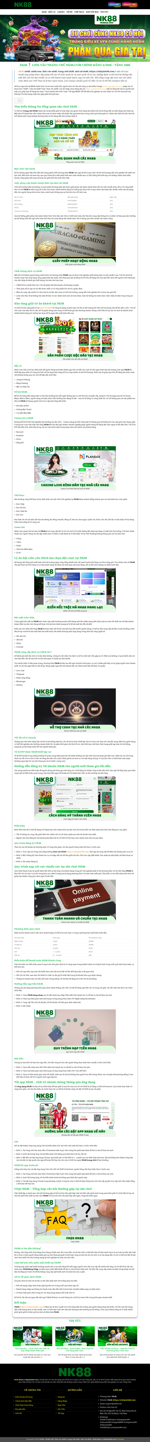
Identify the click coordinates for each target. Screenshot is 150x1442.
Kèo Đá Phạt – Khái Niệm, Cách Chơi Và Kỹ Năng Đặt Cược (75, 1350)
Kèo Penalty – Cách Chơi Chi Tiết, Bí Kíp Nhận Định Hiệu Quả (32, 1350)
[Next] (137, 1344)
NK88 (44, 12)
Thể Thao (79, 12)
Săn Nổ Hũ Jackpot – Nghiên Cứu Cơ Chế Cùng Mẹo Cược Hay (117, 1350)
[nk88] (23, 4)
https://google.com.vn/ (112, 86)
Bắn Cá (51, 12)
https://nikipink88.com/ (95, 89)
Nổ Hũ (70, 12)
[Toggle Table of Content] (18, 100)
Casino (61, 12)
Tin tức (104, 12)
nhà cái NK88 (46, 308)
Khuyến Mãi (92, 12)
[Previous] (12, 1344)
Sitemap (120, 1439)
